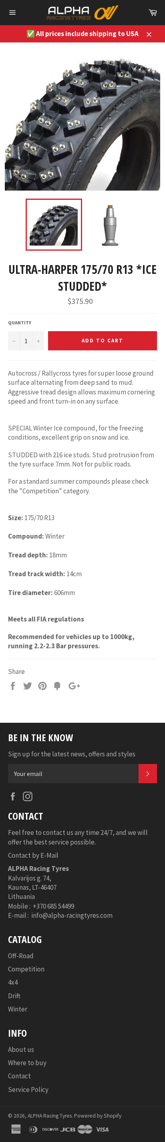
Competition (26, 969)
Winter (17, 1009)
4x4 (13, 982)
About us (21, 1049)
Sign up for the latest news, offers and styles (71, 754)
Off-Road (21, 955)
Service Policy (28, 1089)
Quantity (19, 323)
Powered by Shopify (97, 1115)
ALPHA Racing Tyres (50, 1115)
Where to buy (27, 1062)
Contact (19, 1076)
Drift (14, 995)
